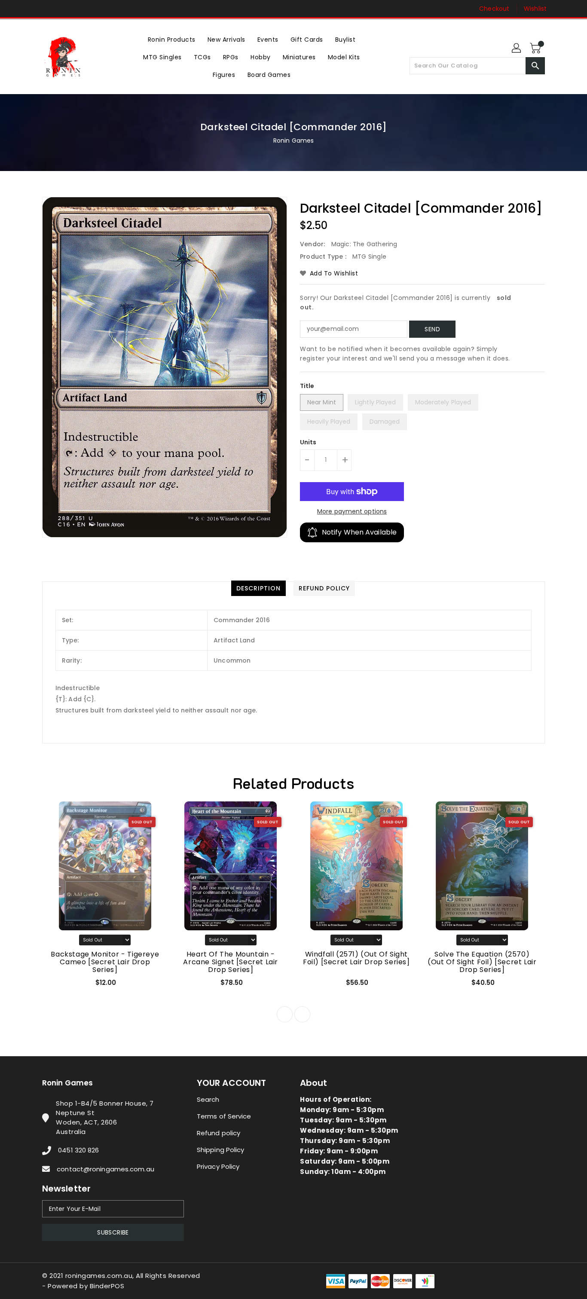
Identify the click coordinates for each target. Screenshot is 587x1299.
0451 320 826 (78, 1150)
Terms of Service (224, 1116)
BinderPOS (107, 1285)
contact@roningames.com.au (105, 1169)
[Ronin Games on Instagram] (46, 8)
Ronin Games (293, 140)
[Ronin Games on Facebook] (30, 8)
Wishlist (535, 8)
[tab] (258, 588)
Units (308, 442)
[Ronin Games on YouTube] (62, 8)
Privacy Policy (218, 1166)
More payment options (352, 511)
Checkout (494, 8)
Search (208, 1099)
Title (307, 386)
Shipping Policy (221, 1149)
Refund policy (218, 1132)
